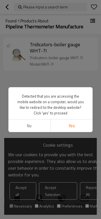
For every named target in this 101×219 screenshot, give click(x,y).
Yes (71, 126)
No (29, 126)
